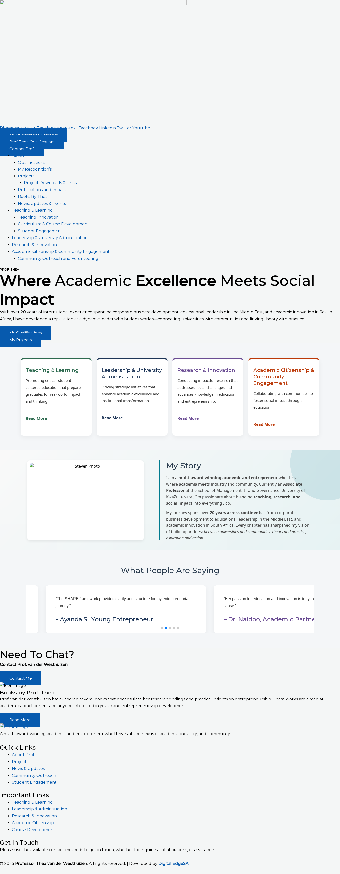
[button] (162, 628)
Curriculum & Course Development (53, 224)
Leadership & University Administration (50, 237)
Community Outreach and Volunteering (58, 258)
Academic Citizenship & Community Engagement (61, 251)
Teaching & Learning (32, 210)
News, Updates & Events (42, 203)
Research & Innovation (34, 244)
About (18, 155)
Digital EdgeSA (173, 863)
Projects (26, 176)
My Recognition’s (35, 169)
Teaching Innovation (38, 217)
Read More (36, 418)
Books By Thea (33, 196)
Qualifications (31, 162)
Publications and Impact (42, 189)
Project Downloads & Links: (50, 182)
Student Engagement (40, 231)
